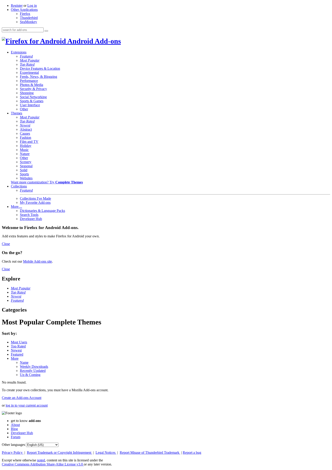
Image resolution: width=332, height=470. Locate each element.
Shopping (27, 93)
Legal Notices (106, 452)
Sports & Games (31, 101)
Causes (25, 133)
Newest (25, 125)
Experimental (29, 72)
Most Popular (30, 60)
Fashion (25, 137)
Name (24, 362)
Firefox (25, 14)
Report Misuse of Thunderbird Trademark (150, 452)
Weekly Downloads (34, 366)
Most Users (19, 342)
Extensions (18, 52)
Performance (29, 81)
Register (17, 5)
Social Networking (33, 97)
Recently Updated (33, 371)
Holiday (25, 146)
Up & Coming (30, 375)
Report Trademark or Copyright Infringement (59, 452)
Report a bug (192, 452)
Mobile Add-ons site (37, 261)
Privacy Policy (12, 452)
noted (41, 460)
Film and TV (29, 142)
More (15, 358)
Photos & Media (31, 85)
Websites (26, 178)
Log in (32, 5)
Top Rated (27, 64)
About (15, 425)
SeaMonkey (28, 22)
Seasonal (26, 166)
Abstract (26, 129)
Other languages (13, 445)
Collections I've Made (35, 198)
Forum (15, 437)
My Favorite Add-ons (35, 202)
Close (6, 244)
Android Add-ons (93, 41)
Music (24, 150)
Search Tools (29, 215)
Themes (16, 113)
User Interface (30, 105)
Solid (23, 170)
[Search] (46, 31)
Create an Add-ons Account (21, 398)
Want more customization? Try (47, 182)
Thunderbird (29, 18)
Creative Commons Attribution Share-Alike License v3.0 (43, 464)
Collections (19, 186)
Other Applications (24, 10)
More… (16, 206)
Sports (24, 174)
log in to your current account (27, 405)
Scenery (25, 162)
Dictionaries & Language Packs (42, 211)
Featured (26, 56)
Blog (14, 429)
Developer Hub (31, 219)
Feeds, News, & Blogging (38, 77)
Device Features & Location (40, 68)
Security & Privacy (33, 89)
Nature (25, 154)
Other (24, 109)
